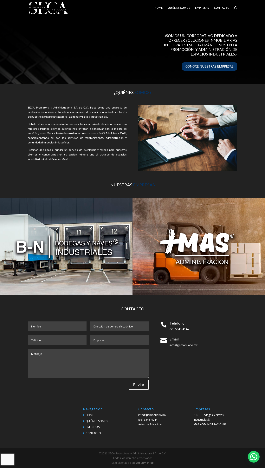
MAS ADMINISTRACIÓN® (209, 424)
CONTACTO (221, 8)
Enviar (139, 384)
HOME (159, 8)
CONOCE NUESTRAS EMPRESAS (209, 66)
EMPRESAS (202, 8)
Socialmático (145, 463)
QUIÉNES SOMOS (179, 8)
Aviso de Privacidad (150, 424)
